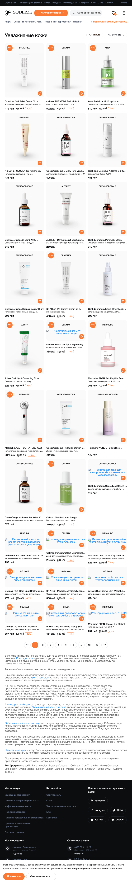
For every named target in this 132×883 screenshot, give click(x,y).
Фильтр (96, 35)
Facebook (99, 801)
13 (97, 645)
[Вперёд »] (104, 645)
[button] (113, 13)
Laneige (59, 769)
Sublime (118, 769)
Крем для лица (24, 658)
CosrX (85, 766)
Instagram (99, 810)
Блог (93, 3)
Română (123, 3)
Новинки (77, 22)
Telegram (119, 820)
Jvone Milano (26, 769)
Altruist (43, 766)
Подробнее (17, 854)
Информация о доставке (31, 3)
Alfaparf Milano (28, 766)
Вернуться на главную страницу (110, 22)
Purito (79, 769)
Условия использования (17, 795)
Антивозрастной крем (17, 705)
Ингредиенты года (32, 22)
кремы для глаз (40, 678)
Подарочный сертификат (57, 22)
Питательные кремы (16, 750)
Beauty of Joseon (58, 766)
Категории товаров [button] (51, 13)
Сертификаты (11, 3)
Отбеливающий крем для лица (22, 723)
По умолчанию (116, 35)
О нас (100, 3)
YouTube (99, 820)
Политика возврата (15, 812)
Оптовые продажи (52, 3)
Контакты (109, 3)
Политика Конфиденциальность (22, 801)
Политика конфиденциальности (78, 869)
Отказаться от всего (41, 876)
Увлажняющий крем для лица (49, 707)
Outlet (17, 22)
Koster (39, 769)
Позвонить (79, 854)
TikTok (120, 810)
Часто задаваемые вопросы (76, 3)
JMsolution (11, 769)
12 (89, 645)
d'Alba (94, 766)
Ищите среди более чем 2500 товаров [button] (89, 13)
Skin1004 (90, 769)
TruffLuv (9, 772)
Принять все (14, 876)
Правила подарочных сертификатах (24, 818)
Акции (8, 22)
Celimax (75, 766)
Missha (70, 769)
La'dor (49, 769)
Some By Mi (104, 769)
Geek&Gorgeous (109, 766)
